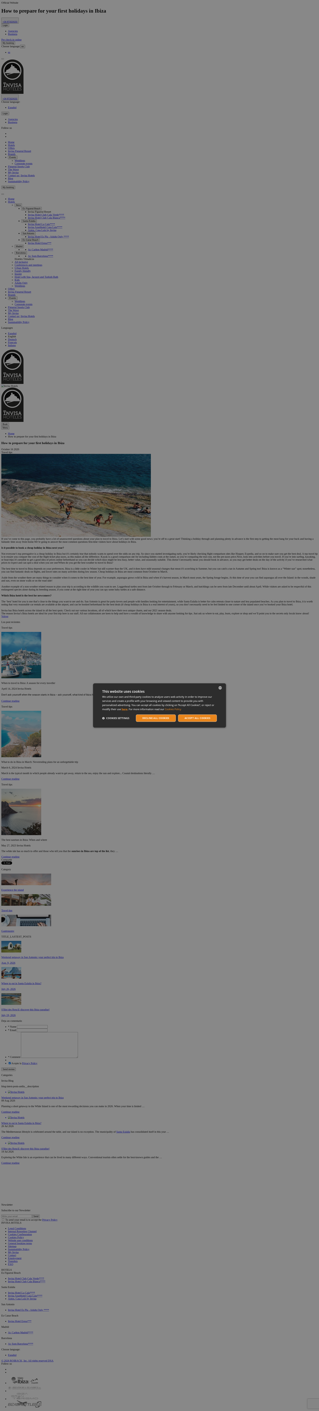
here (124, 709)
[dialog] (159, 705)
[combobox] (220, 687)
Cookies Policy (173, 709)
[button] (115, 718)
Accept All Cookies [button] (197, 718)
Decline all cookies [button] (155, 718)
